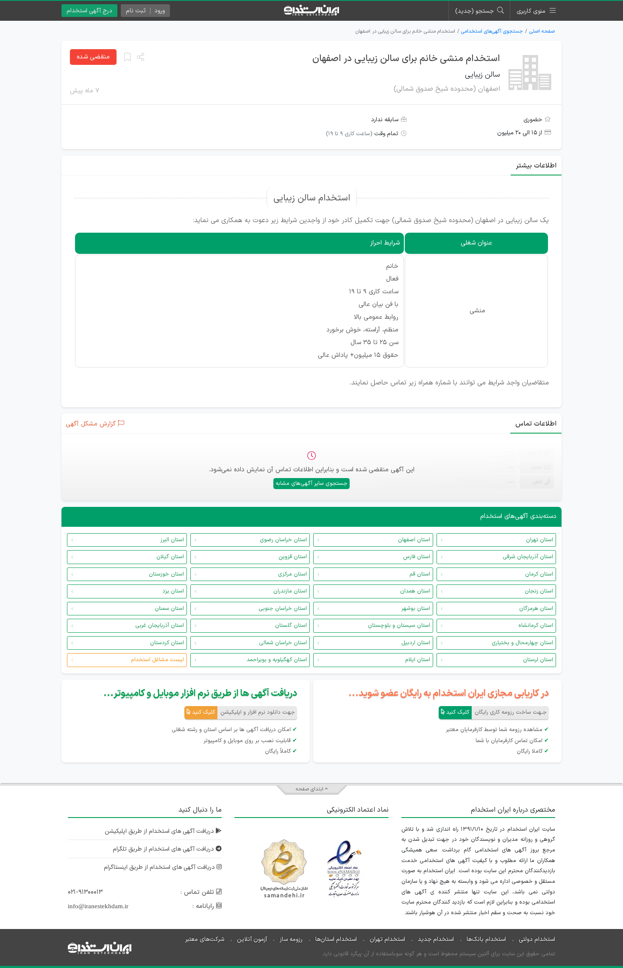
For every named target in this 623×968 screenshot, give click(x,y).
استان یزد (173, 591)
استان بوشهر (415, 608)
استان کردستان (167, 643)
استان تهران (539, 540)
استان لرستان (538, 660)
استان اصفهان (414, 540)
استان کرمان (539, 574)
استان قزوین (292, 557)
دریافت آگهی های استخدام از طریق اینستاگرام (160, 867)
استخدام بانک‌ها (486, 939)
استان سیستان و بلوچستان (399, 625)
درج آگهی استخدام (89, 10)
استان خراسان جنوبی (283, 608)
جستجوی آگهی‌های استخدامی (492, 31)
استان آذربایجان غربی (159, 625)
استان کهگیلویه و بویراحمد (277, 660)
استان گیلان (170, 557)
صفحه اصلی (542, 31)
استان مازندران (290, 591)
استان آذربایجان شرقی (528, 557)
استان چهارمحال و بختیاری (522, 643)
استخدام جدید (436, 939)
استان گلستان (291, 625)
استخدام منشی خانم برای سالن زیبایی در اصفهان (406, 59)
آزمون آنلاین (252, 939)
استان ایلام (417, 660)
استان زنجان (539, 591)
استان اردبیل (415, 643)
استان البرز (172, 540)
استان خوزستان (166, 574)
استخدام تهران (387, 939)
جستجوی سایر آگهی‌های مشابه (311, 483)
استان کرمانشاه (535, 625)
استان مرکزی (292, 574)
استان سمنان (169, 608)
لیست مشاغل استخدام (157, 660)
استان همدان (415, 591)
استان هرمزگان (536, 608)
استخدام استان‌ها (336, 939)
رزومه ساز (291, 939)
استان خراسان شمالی (283, 643)
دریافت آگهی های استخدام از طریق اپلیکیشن (160, 831)
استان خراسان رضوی (283, 540)
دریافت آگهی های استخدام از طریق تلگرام (164, 849)
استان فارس (416, 557)
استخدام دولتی (537, 939)
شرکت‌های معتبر (204, 939)
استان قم (419, 574)
